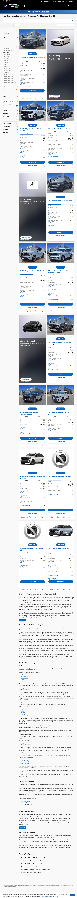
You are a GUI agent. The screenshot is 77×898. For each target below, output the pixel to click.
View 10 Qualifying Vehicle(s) (26, 238)
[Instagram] (6, 1)
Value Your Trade (25, 802)
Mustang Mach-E (25, 716)
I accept (72, 895)
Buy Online (22, 827)
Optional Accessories (24, 86)
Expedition (16, 25)
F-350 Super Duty (25, 678)
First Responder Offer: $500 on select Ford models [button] (26, 75)
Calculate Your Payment (32, 93)
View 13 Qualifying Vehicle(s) (54, 96)
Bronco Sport (24, 709)
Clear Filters (24, 25)
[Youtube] (7, 1)
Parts (61, 6)
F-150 (22, 674)
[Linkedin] (9, 1)
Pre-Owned (39, 6)
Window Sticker (32, 53)
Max (11, 99)
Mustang (23, 743)
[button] (46, 858)
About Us (65, 6)
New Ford (34, 6)
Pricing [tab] (26, 61)
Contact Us (22, 620)
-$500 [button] (43, 74)
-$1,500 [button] (43, 70)
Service (52, 6)
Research (44, 6)
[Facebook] (3, 1)
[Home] (6, 6)
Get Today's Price (32, 90)
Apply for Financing (25, 801)
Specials (29, 6)
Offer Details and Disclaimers (53, 97)
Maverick (23, 681)
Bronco (22, 711)
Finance (48, 6)
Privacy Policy (43, 896)
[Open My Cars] (71, 6)
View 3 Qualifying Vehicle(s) (26, 380)
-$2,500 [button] (43, 78)
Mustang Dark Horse (26, 744)
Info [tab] (39, 61)
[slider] (3, 106)
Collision (57, 6)
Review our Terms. (53, 896)
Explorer (23, 712)
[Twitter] (5, 1)
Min (3, 99)
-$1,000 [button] (43, 82)
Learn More (45, 12)
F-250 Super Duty (25, 676)
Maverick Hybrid (25, 762)
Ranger (22, 679)
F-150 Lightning (24, 760)
